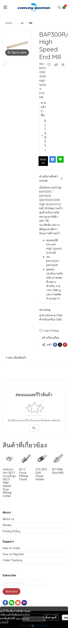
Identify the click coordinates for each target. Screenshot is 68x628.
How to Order (11, 548)
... (16, 22)
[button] (59, 7)
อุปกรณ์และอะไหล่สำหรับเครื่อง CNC (50, 317)
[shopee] (18, 602)
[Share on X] (60, 345)
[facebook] (5, 602)
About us (8, 519)
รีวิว (34, 428)
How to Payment (13, 554)
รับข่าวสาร (11, 591)
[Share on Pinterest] (65, 345)
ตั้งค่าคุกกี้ (51, 617)
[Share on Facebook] (55, 345)
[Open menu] (5, 7)
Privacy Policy (11, 531)
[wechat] (11, 602)
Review (7, 525)
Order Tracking (12, 560)
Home (8, 22)
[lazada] (24, 602)
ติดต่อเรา (43, 161)
